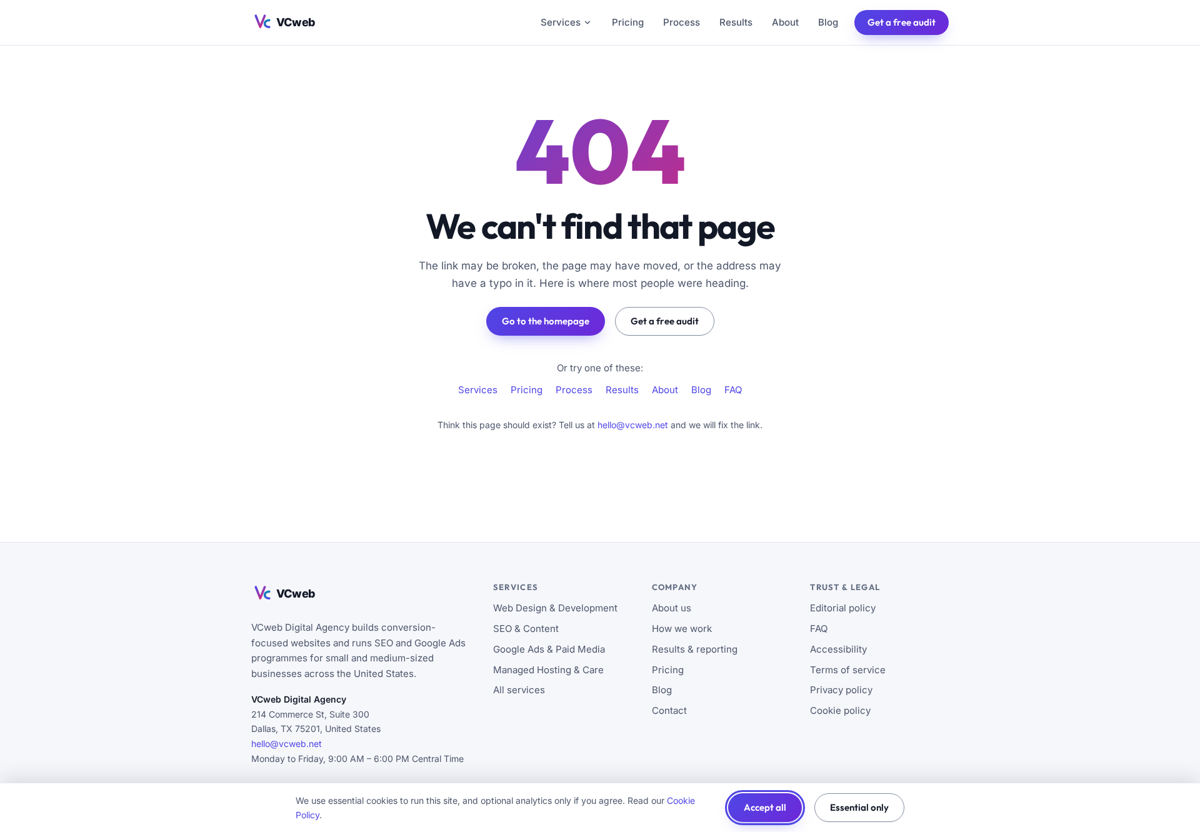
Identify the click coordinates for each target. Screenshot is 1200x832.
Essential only (859, 807)
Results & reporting (695, 649)
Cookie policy (840, 710)
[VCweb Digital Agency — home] (296, 22)
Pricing (628, 22)
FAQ (733, 390)
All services (519, 690)
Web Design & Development (555, 608)
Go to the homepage (545, 321)
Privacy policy (841, 690)
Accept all (765, 807)
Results (735, 22)
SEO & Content (526, 628)
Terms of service (848, 670)
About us (671, 608)
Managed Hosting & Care (548, 670)
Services (561, 22)
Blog (828, 22)
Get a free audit (902, 22)
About (785, 22)
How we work (682, 628)
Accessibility (838, 649)
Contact (669, 710)
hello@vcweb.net (633, 424)
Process (681, 22)
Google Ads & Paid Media (549, 649)
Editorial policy (843, 608)
